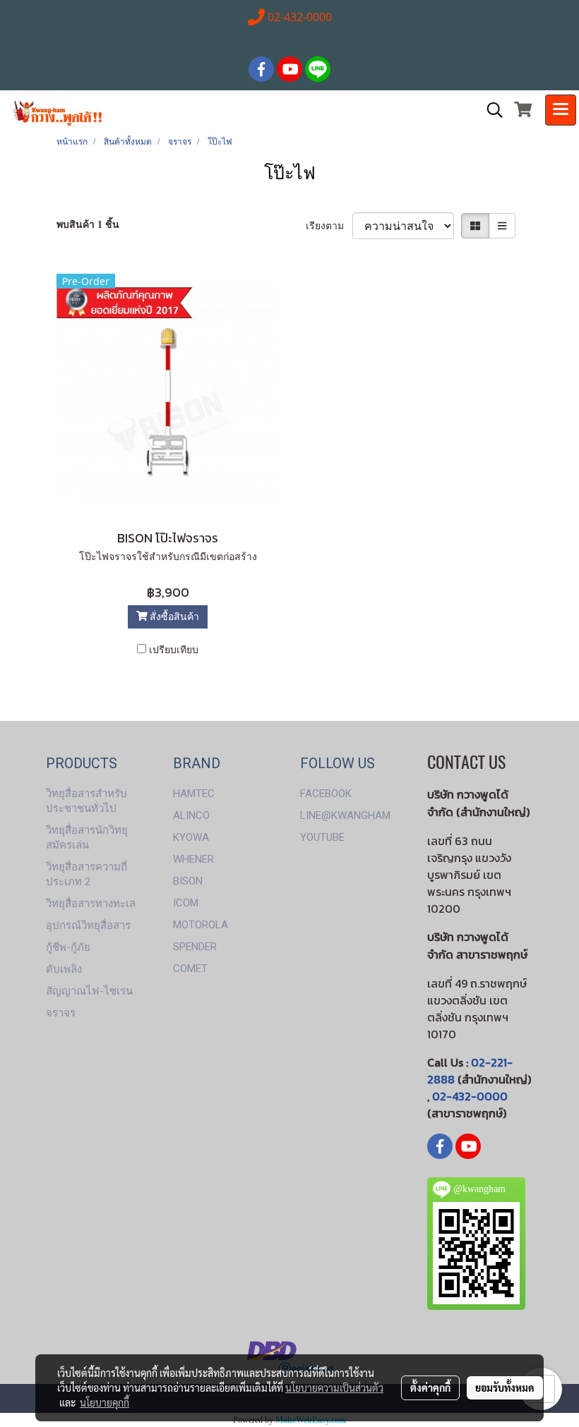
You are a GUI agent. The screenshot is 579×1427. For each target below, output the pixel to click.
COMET (190, 968)
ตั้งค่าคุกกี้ (430, 1387)
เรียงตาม (329, 226)
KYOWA (191, 837)
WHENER (193, 859)
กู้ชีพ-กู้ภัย (68, 947)
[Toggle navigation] (560, 110)
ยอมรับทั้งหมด (505, 1387)
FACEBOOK (326, 793)
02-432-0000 (470, 1096)
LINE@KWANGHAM (345, 815)
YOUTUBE (322, 837)
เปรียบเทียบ (173, 650)
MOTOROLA (200, 924)
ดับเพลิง (64, 969)
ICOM (185, 903)
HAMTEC (194, 793)
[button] (490, 110)
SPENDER (195, 946)
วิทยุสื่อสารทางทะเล (91, 903)
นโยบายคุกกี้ (104, 1402)
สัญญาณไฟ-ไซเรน (89, 991)
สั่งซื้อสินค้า (173, 617)
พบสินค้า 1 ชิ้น (87, 224)
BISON (188, 881)
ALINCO (191, 815)
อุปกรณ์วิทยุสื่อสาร (88, 925)
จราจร (61, 1013)
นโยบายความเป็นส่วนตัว (334, 1387)
